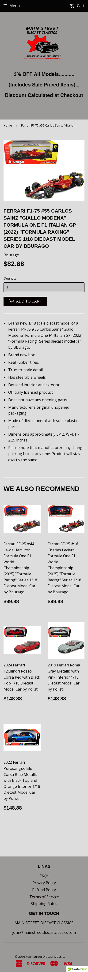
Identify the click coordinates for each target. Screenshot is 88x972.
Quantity (10, 278)
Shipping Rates (44, 903)
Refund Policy (44, 889)
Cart (80, 5)
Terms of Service (44, 896)
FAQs (44, 876)
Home (8, 125)
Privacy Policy (44, 882)
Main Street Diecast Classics (45, 956)
